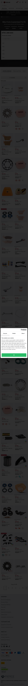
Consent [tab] (5, 333)
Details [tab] (14, 333)
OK (14, 355)
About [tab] (23, 333)
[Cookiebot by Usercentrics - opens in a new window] (21, 330)
